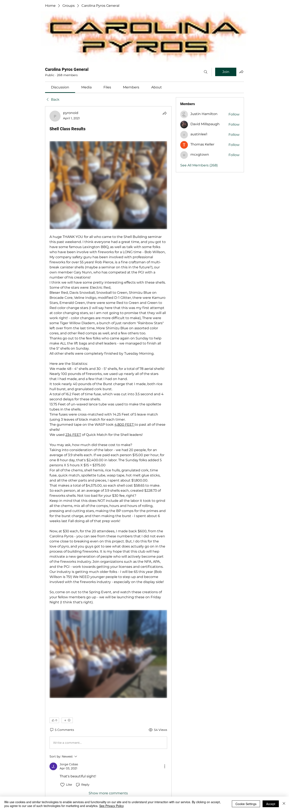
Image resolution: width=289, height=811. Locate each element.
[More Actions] (164, 766)
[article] (108, 453)
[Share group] (241, 71)
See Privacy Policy (111, 806)
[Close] (283, 804)
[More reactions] (67, 720)
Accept (270, 804)
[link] (60, 87)
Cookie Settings (245, 804)
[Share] (164, 113)
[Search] (205, 72)
